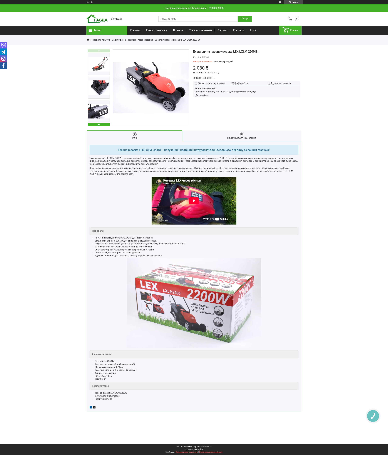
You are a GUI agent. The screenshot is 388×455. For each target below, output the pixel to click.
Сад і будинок (119, 40)
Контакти (238, 30)
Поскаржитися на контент (187, 452)
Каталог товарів (155, 30)
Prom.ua (208, 447)
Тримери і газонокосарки (140, 40)
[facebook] (91, 408)
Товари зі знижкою (200, 30)
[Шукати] (245, 19)
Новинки (178, 30)
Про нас (222, 30)
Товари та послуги (100, 40)
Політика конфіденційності (210, 452)
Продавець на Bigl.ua (194, 449)
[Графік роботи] (297, 19)
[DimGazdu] (97, 19)
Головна (135, 30)
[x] (94, 408)
